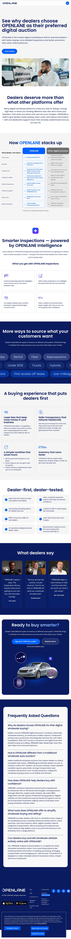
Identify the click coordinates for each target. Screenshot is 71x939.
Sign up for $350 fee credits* (26, 641)
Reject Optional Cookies (40, 928)
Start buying (9, 51)
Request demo (50, 641)
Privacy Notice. (42, 923)
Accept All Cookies (38, 934)
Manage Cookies (12, 928)
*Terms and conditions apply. (35, 646)
